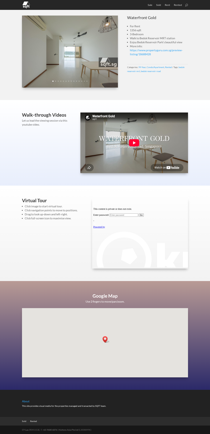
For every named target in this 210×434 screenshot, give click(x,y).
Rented (178, 5)
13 (84, 81)
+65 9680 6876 (50, 429)
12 (81, 81)
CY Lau (25, 429)
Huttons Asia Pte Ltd (68, 429)
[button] (106, 339)
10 (76, 81)
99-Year (142, 67)
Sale (150, 5)
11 (79, 81)
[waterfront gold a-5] (70, 86)
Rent (167, 5)
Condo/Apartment (155, 67)
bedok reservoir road (151, 71)
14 (86, 81)
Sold (158, 5)
